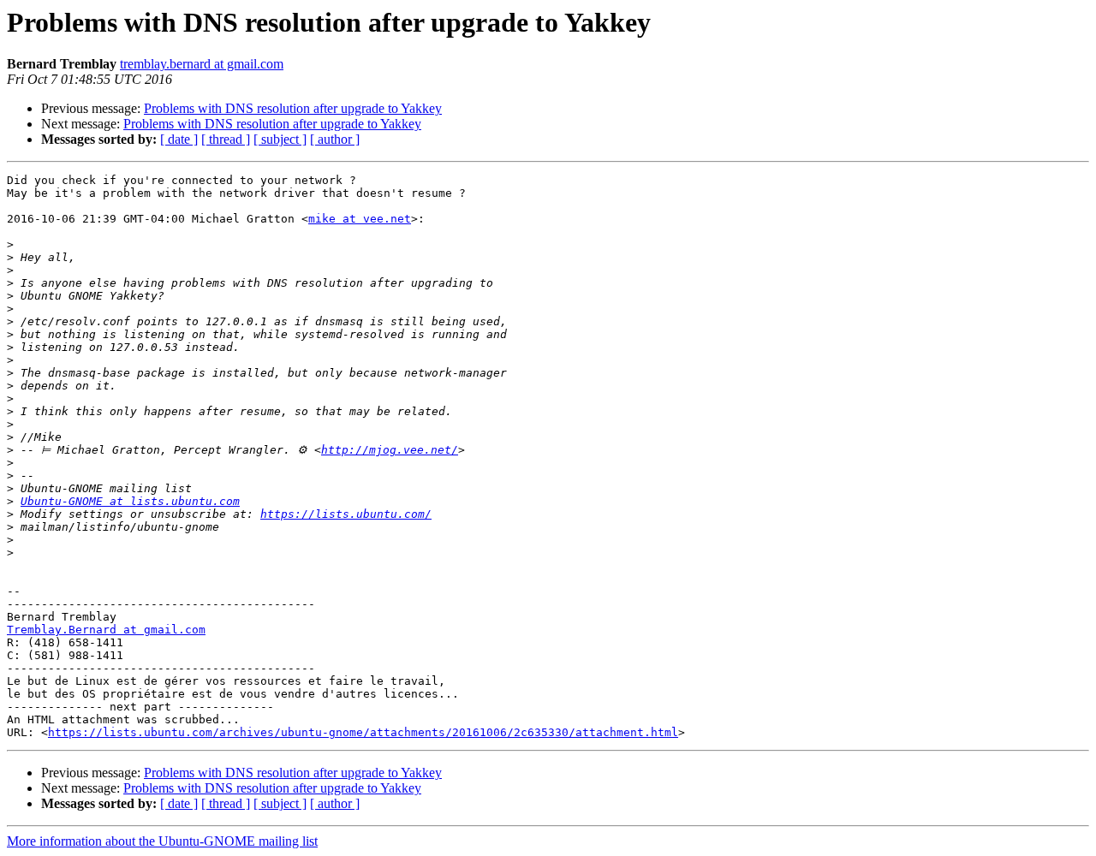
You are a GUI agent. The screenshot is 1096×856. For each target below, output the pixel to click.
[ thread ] (225, 139)
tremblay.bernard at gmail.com (201, 63)
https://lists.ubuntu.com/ (346, 514)
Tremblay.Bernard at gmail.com (106, 629)
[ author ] (335, 139)
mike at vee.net (359, 218)
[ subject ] (280, 139)
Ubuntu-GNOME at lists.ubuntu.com (130, 501)
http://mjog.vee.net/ (389, 449)
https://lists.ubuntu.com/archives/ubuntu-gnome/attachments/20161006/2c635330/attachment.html (363, 732)
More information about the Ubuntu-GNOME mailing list (162, 841)
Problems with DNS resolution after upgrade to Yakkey (293, 108)
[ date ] (179, 139)
